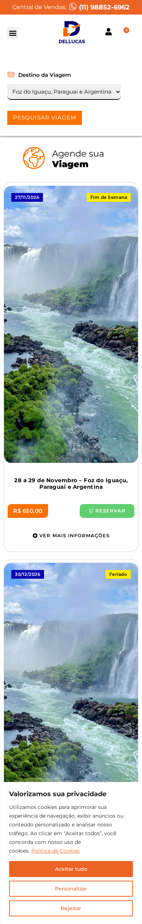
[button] (13, 33)
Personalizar (71, 888)
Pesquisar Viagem (44, 117)
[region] (71, 853)
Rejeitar (71, 908)
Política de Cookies (55, 851)
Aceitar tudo (71, 869)
